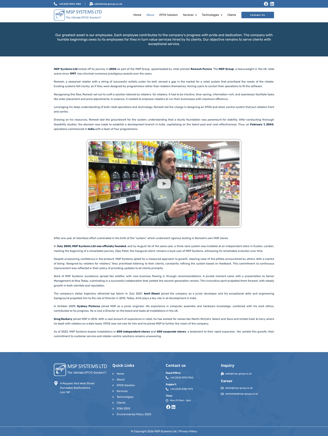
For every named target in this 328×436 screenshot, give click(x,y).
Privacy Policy (188, 431)
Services (188, 15)
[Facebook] (266, 4)
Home (137, 15)
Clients (231, 15)
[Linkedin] (272, 4)
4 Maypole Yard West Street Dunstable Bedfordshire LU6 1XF (77, 388)
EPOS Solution (168, 15)
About (150, 15)
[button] (189, 15)
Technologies (210, 15)
